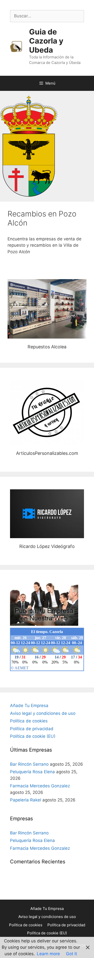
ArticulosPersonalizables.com (47, 412)
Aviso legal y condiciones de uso (42, 713)
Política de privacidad (31, 728)
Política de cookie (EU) (32, 736)
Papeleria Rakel (25, 799)
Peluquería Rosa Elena (32, 771)
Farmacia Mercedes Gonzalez (40, 785)
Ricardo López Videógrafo (47, 513)
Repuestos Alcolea (47, 308)
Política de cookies (29, 720)
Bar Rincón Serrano (29, 764)
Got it (71, 953)
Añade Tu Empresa (29, 705)
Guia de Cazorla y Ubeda (46, 40)
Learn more (48, 953)
